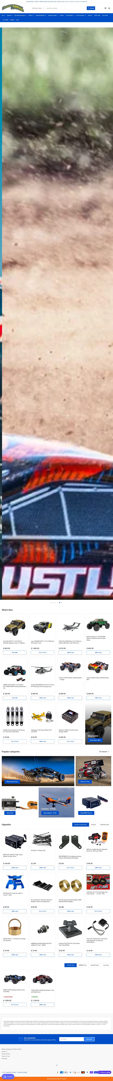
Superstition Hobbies (11, 1072)
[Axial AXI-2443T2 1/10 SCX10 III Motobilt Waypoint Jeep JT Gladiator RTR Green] (14, 627)
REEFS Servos (84, 809)
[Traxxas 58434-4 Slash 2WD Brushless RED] (98, 667)
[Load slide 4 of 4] (60, 603)
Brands (12, 19)
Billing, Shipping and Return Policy (12, 1049)
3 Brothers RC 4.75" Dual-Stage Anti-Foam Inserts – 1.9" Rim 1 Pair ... (97, 893)
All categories (103, 751)
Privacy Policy (6, 1054)
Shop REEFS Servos (86, 813)
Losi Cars (82, 777)
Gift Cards (5, 19)
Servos (30, 15)
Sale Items (105, 15)
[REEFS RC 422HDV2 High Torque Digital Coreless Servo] (14, 841)
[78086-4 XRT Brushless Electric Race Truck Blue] (14, 979)
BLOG (17, 19)
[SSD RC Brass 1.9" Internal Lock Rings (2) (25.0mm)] (14, 927)
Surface (9, 15)
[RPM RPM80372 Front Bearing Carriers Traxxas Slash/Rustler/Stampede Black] (70, 842)
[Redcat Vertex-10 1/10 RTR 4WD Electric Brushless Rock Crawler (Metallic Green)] (98, 624)
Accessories (69, 15)
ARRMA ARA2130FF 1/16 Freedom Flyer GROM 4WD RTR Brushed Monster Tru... (14, 686)
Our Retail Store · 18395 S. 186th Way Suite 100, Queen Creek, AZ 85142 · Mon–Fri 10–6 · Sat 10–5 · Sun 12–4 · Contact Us (56, 1)
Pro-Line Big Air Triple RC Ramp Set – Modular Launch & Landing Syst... (42, 900)
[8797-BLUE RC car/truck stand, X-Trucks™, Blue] (14, 882)
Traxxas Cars (10, 777)
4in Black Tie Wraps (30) (38, 850)
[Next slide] (62, 603)
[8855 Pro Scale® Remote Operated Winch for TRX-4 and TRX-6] (98, 839)
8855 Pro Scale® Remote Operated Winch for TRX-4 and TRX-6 (97, 850)
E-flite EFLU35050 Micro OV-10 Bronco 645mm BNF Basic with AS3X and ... (70, 642)
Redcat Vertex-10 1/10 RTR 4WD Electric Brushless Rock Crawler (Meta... (96, 638)
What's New (97, 15)
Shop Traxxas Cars (12, 781)
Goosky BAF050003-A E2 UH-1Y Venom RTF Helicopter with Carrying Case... (42, 685)
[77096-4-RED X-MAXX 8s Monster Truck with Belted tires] (42, 979)
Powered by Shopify (22, 1072)
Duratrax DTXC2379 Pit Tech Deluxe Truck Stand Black (69, 944)
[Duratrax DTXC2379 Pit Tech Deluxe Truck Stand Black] (70, 929)
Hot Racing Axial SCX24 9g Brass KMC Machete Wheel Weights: (70, 900)
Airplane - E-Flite (48, 809)
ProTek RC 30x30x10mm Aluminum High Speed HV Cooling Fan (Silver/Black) (97, 940)
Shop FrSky (10, 813)
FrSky (6, 809)
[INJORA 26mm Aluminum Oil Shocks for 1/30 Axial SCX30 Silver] (14, 716)
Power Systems (52, 15)
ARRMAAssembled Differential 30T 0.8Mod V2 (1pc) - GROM (41, 944)
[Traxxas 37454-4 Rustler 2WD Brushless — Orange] (70, 667)
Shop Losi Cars (85, 781)
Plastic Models (80, 15)
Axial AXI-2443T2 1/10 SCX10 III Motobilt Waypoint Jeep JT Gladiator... (14, 642)
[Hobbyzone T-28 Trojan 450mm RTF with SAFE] (42, 716)
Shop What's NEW (95, 740)
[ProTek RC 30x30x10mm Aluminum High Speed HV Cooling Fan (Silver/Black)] (98, 927)
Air (2, 15)
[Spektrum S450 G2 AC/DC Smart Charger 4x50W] (70, 716)
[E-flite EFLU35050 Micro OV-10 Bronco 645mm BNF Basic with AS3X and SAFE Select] (70, 627)
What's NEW (93, 736)
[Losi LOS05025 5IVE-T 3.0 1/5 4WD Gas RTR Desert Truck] (42, 627)
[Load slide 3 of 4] (57, 603)
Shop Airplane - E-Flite (50, 813)
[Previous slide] (51, 603)
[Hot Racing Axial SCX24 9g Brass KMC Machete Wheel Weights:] (70, 885)
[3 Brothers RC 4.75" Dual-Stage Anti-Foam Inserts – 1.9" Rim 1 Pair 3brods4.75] (98, 882)
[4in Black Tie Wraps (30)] (42, 839)
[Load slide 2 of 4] (55, 603)
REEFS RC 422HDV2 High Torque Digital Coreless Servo (13, 855)
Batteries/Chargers (20, 15)
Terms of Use (6, 1056)
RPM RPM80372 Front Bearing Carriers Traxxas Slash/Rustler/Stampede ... (70, 857)
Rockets (90, 15)
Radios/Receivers (40, 15)
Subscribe (89, 1039)
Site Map (4, 1058)
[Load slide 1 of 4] (53, 603)
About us (4, 1051)
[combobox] (70, 8)
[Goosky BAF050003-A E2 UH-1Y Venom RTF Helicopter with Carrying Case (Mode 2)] (42, 670)
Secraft (62, 15)
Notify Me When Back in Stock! (56, 1079)
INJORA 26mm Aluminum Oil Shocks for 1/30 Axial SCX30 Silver (14, 731)
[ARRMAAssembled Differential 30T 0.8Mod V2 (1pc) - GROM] (42, 929)
